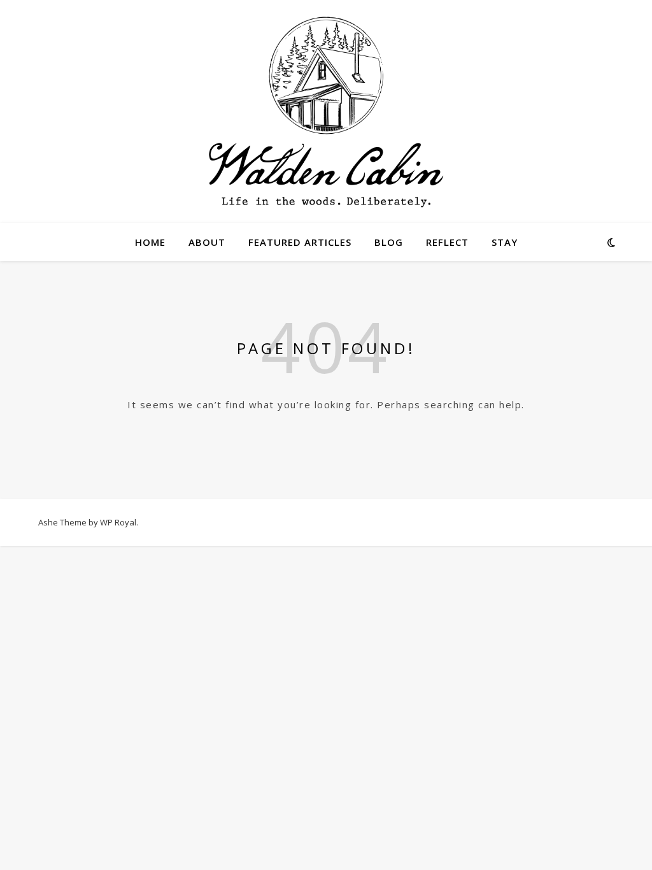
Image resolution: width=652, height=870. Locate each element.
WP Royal (118, 522)
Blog (388, 242)
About (206, 242)
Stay (505, 242)
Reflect (447, 242)
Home (150, 242)
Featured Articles (299, 242)
